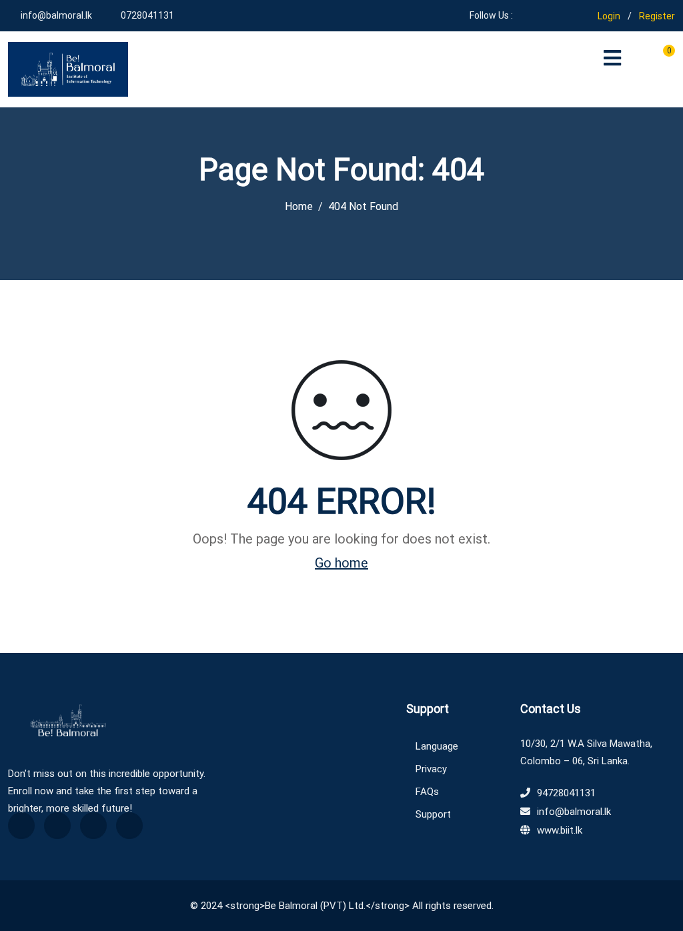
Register (657, 16)
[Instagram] (561, 15)
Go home (341, 563)
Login (609, 16)
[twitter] (580, 15)
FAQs (427, 792)
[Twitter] (57, 825)
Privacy (431, 769)
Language (437, 746)
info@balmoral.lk (56, 15)
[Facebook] (522, 15)
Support (433, 814)
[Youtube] (542, 15)
